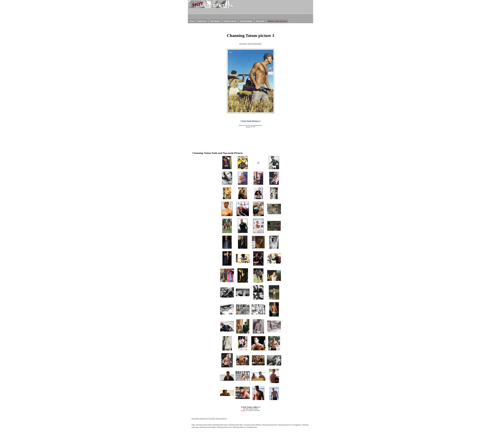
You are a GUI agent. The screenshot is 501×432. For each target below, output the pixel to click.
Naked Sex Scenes (230, 21)
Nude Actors (202, 21)
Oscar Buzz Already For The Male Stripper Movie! (209, 418)
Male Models (215, 21)
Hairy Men (260, 21)
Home (192, 21)
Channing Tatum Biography (250, 44)
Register (248, 126)
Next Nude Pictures (250, 121)
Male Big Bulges (246, 21)
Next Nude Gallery (250, 407)
